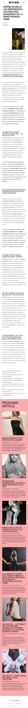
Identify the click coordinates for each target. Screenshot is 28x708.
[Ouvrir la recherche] (4, 2)
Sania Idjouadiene (8, 533)
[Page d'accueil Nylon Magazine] (14, 2)
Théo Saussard (7, 442)
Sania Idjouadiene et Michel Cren (11, 633)
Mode (18, 442)
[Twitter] (14, 700)
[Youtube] (17, 700)
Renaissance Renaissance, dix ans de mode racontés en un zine (13, 484)
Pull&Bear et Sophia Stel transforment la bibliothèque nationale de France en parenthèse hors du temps (13, 578)
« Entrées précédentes (5, 693)
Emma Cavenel (7, 488)
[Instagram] (12, 700)
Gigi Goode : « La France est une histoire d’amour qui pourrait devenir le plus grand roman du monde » (13, 628)
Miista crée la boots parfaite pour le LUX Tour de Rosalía (12, 529)
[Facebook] (10, 700)
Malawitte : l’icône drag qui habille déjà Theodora (13, 677)
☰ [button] (24, 2)
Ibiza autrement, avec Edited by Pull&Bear (12, 439)
